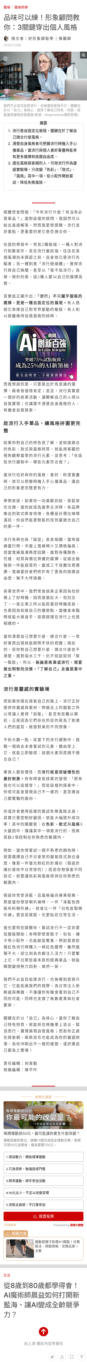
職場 (7, 7)
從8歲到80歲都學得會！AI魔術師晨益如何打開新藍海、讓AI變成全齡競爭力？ (41, 1300)
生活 (7, 1275)
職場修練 (21, 7)
